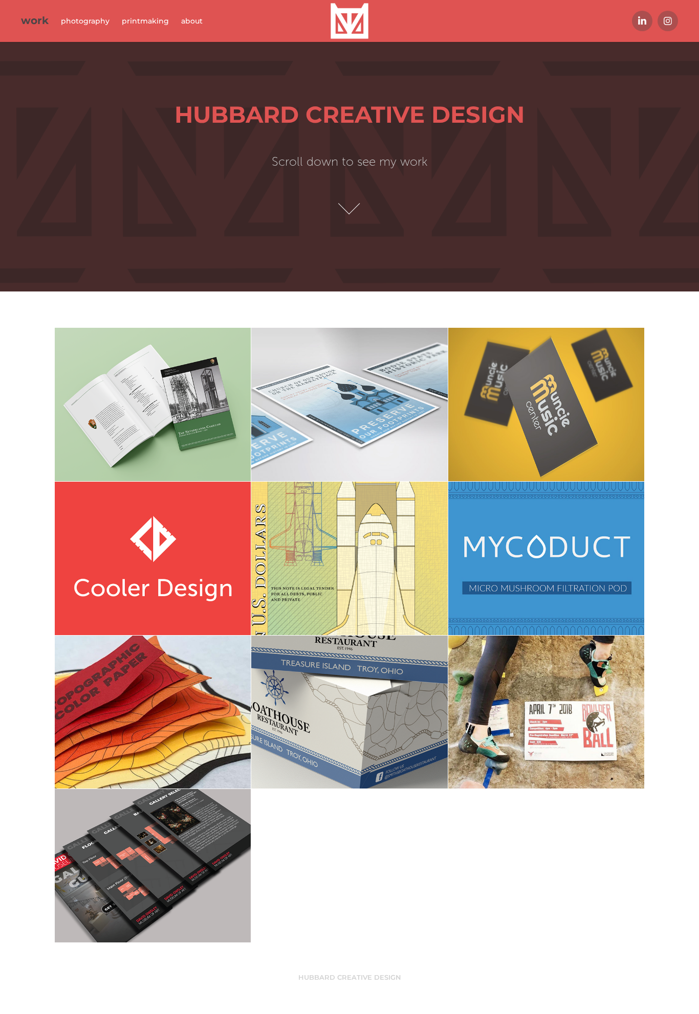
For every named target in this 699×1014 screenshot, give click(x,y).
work (35, 21)
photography (85, 21)
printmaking (145, 21)
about (192, 21)
